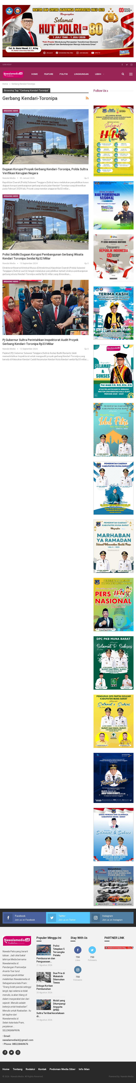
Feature (48, 74)
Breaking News (11, 111)
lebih (98, 74)
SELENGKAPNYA (11, 1030)
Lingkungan (81, 74)
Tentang (17, 1069)
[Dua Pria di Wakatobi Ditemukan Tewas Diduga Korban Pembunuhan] (43, 977)
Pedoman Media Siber (62, 1069)
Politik (64, 74)
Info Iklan (84, 1069)
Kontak (42, 1069)
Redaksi (30, 1069)
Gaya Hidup (6, 65)
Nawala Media (127, 1076)
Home (34, 74)
